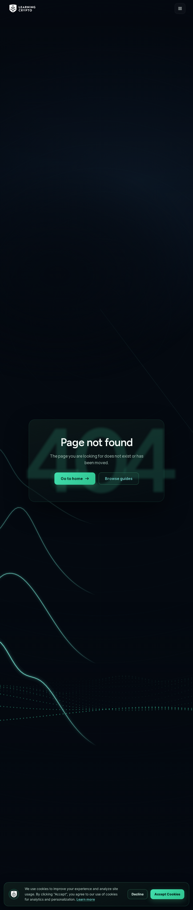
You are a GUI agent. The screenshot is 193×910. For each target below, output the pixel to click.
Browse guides (119, 478)
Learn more (85, 899)
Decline (138, 894)
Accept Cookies (167, 894)
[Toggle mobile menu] (180, 8)
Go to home (72, 478)
